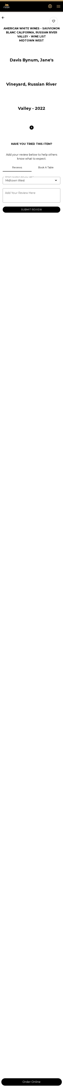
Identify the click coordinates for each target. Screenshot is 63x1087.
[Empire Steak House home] (18, 6)
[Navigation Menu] (58, 6)
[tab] (17, 167)
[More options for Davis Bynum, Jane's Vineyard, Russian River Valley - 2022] (54, 21)
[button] (4, 17)
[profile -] (50, 6)
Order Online (31, 1081)
